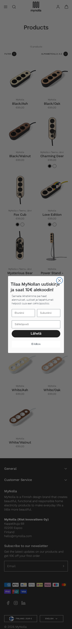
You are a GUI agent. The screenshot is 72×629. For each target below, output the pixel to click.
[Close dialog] (59, 280)
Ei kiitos (36, 344)
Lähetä (36, 333)
